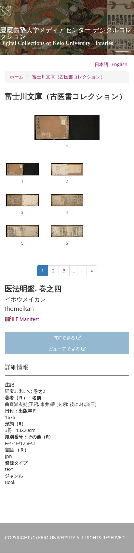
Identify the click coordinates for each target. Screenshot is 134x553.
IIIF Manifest (25, 319)
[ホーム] (10, 11)
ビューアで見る (64, 349)
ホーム (16, 77)
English (119, 64)
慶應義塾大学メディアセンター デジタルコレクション (66, 32)
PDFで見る (64, 338)
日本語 (101, 64)
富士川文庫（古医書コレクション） (68, 77)
